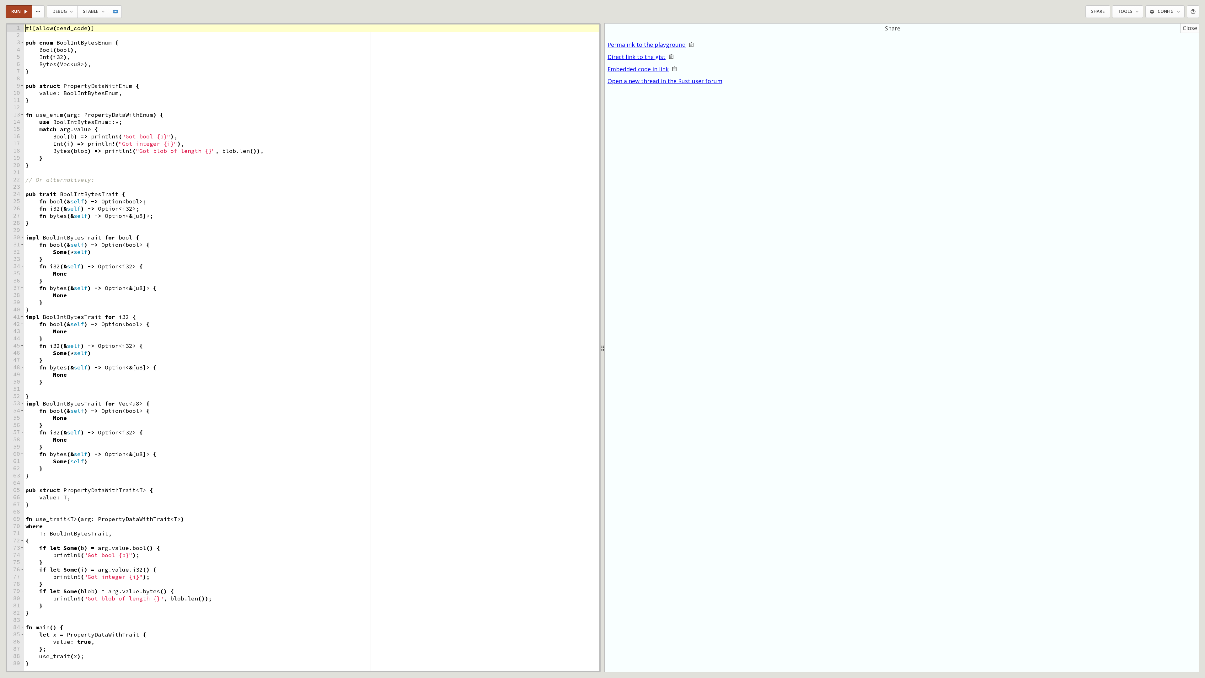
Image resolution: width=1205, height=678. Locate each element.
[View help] (1193, 11)
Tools (1125, 11)
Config (1166, 11)
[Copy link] (691, 44)
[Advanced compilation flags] (115, 11)
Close (1190, 28)
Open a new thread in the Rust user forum (665, 81)
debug (59, 11)
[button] (22, 42)
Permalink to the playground (647, 44)
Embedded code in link (638, 69)
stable (90, 11)
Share (1098, 11)
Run (16, 11)
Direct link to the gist (637, 57)
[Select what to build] (38, 11)
